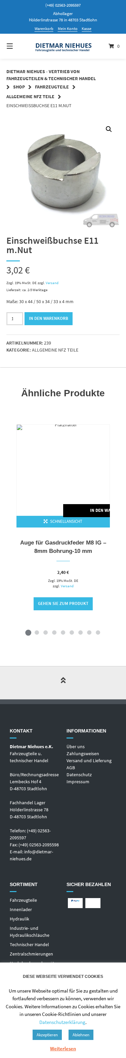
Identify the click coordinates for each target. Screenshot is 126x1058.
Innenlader (21, 909)
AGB (71, 768)
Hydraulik (19, 919)
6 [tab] (72, 632)
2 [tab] (37, 632)
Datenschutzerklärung (62, 1022)
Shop (19, 87)
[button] (109, 129)
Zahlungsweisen (83, 754)
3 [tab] (45, 632)
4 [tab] (54, 632)
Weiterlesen (63, 1048)
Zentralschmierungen (31, 954)
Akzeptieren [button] (47, 1035)
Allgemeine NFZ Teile (30, 96)
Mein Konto (68, 28)
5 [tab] (63, 632)
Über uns (76, 747)
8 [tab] (89, 632)
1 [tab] (28, 632)
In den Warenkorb (48, 318)
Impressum (78, 782)
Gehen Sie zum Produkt (63, 603)
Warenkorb (44, 28)
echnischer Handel (30, 944)
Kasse (86, 28)
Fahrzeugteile (52, 87)
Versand (52, 282)
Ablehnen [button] (81, 1035)
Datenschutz (79, 775)
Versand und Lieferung (89, 761)
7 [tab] (80, 632)
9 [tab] (98, 632)
